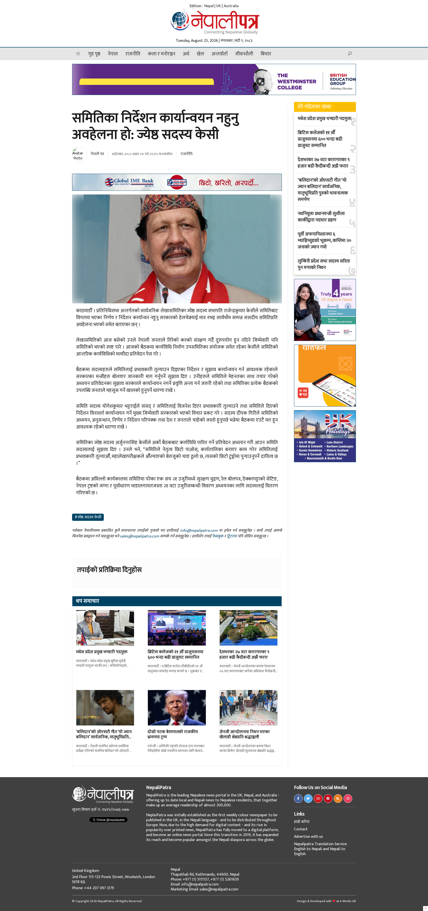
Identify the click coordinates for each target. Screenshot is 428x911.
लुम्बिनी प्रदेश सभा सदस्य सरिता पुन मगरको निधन (324, 264)
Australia (231, 6)
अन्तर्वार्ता (220, 54)
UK (218, 6)
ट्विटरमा (232, 536)
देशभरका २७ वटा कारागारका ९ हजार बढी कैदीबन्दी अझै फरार (244, 654)
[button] (78, 54)
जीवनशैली (244, 54)
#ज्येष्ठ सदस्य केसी (88, 517)
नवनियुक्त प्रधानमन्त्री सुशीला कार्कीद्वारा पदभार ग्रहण (321, 217)
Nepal (209, 6)
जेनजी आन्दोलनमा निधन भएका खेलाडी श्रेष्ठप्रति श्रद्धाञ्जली (244, 734)
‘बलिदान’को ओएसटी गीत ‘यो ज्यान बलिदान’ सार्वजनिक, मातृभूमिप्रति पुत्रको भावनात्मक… (104, 737)
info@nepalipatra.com (198, 530)
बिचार (266, 54)
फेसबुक (217, 536)
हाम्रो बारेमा (301, 821)
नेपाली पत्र (97, 154)
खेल (200, 54)
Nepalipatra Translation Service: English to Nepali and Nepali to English (320, 849)
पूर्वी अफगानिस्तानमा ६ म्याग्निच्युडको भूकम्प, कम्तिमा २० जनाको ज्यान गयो (324, 240)
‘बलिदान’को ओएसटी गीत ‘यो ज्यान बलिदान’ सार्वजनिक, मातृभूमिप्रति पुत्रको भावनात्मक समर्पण (323, 190)
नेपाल (113, 54)
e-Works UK (348, 901)
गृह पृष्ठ (94, 54)
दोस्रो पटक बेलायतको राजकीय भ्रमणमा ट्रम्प (173, 734)
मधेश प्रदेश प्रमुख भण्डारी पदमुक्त (102, 652)
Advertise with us (308, 836)
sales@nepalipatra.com (139, 536)
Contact (301, 829)
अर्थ (186, 54)
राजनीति (132, 54)
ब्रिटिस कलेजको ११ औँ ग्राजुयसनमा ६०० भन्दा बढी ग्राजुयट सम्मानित (175, 654)
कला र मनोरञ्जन (161, 54)
